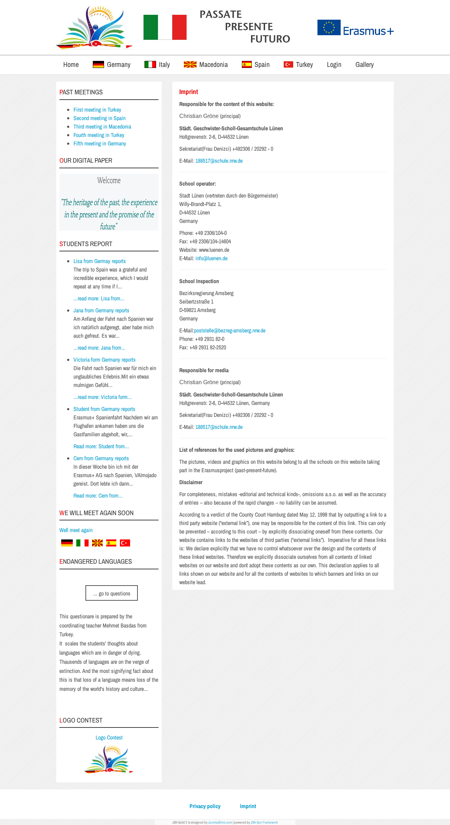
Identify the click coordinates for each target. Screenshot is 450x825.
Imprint (248, 806)
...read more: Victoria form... (102, 397)
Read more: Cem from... (98, 495)
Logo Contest (109, 737)
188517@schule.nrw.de (219, 160)
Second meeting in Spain (99, 118)
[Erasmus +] (94, 27)
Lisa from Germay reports (99, 261)
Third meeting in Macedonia (102, 126)
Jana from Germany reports (101, 310)
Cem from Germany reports (101, 458)
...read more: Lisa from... (98, 298)
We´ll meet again (75, 530)
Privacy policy (204, 806)
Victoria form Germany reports (104, 359)
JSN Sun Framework (264, 822)
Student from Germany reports (104, 409)
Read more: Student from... (101, 446)
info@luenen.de (211, 258)
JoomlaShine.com (220, 822)
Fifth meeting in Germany (99, 143)
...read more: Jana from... (99, 347)
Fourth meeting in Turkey (98, 135)
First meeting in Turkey (97, 109)
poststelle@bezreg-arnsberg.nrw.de (229, 330)
